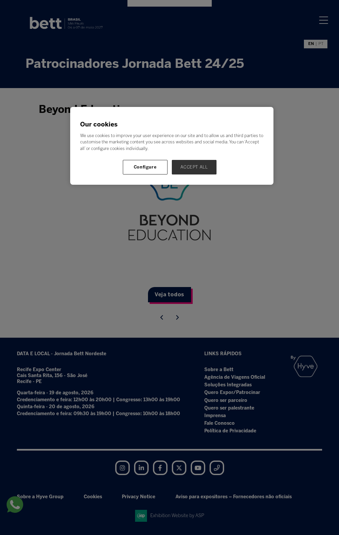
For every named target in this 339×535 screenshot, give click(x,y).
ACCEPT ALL (194, 167)
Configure (145, 167)
